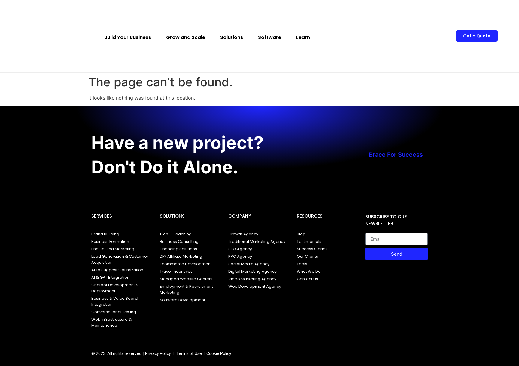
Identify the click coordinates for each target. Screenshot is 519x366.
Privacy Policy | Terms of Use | (175, 353)
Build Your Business (127, 37)
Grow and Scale (185, 37)
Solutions (231, 37)
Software (269, 37)
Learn (303, 37)
